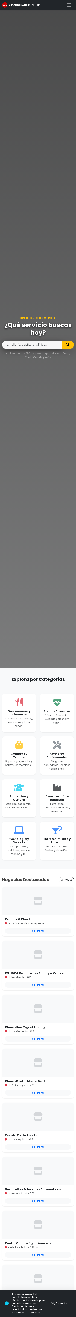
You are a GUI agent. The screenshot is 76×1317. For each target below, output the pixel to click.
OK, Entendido (59, 1303)
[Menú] (69, 5)
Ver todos (66, 879)
